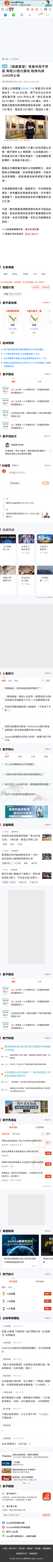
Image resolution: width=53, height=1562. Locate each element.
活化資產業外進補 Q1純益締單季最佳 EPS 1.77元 (25, 358)
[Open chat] (47, 15)
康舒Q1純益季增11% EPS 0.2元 (20, 502)
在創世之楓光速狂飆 (25, 548)
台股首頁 (35, 287)
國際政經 (15, 831)
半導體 (11, 1308)
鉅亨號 (22, 1548)
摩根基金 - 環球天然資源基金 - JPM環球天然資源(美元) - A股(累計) (22, 1174)
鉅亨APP (13, 1548)
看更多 (47, 374)
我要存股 (45, 287)
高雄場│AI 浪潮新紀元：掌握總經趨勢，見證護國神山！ (31, 426)
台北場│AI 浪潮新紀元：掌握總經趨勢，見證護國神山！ (31, 403)
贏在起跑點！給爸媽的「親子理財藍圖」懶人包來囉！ (24, 282)
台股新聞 (15, 59)
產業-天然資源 (15, 1180)
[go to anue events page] (41, 9)
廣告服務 (46, 1548)
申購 (48, 1153)
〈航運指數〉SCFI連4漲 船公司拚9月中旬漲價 (45, 579)
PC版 (5, 1548)
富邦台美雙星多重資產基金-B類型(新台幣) (20, 1151)
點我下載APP (32, 233)
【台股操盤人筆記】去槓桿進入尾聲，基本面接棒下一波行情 (7, 548)
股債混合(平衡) (16, 1145)
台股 (6, 59)
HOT (12, 390)
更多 (48, 681)
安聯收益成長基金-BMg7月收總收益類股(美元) (22, 1140)
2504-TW (28, 88)
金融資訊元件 (21, 1553)
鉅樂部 (30, 1548)
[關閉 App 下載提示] (2, 3)
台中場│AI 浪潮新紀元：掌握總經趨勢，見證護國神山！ (31, 391)
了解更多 (45, 302)
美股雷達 (15, 850)
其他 (12, 1166)
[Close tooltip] (45, 21)
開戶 (48, 1142)
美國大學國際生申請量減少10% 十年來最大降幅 (7, 579)
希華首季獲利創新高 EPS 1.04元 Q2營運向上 (22, 515)
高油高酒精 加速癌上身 (25, 579)
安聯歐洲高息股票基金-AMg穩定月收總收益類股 (23, 1162)
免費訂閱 (46, 1515)
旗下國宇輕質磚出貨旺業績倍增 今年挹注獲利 (24, 349)
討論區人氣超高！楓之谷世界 (44, 548)
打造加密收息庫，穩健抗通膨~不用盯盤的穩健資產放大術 (31, 414)
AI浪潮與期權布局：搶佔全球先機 (22, 229)
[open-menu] (2, 9)
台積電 (11, 1301)
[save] (39, 15)
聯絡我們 (33, 1553)
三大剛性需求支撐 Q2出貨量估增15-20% (21, 353)
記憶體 (11, 1293)
